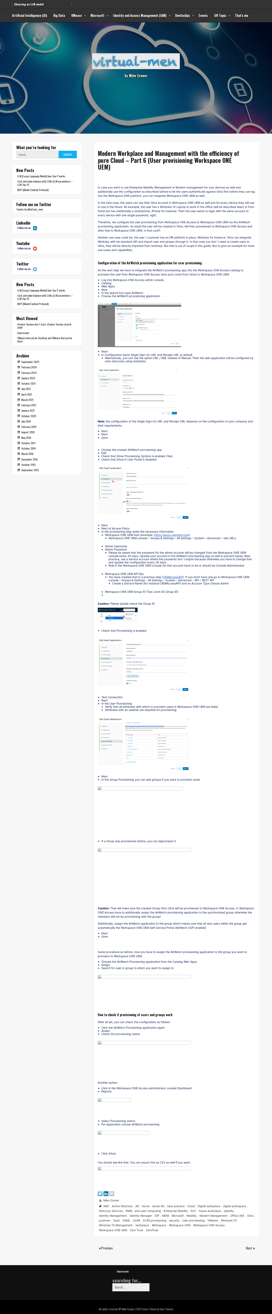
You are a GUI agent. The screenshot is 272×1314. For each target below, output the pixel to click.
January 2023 (28, 378)
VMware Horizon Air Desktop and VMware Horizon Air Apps (44, 339)
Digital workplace (209, 1206)
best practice (176, 1206)
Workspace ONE (179, 1225)
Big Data (59, 15)
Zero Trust (136, 1230)
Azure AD (158, 1206)
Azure (146, 1206)
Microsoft (97, 15)
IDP (157, 1215)
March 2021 (27, 400)
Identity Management (113, 1215)
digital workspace (234, 1206)
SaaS (116, 1220)
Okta (250, 1215)
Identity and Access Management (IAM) (139, 15)
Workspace (159, 1225)
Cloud (191, 1206)
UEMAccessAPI (173, 577)
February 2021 (28, 405)
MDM (165, 1215)
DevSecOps (182, 15)
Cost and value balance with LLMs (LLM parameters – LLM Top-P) (45, 182)
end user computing (148, 1211)
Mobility (192, 1215)
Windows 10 (229, 1220)
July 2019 (26, 421)
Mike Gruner (111, 1200)
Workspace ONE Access (209, 1225)
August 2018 (27, 432)
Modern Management (213, 1215)
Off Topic (220, 15)
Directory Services (111, 1211)
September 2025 (30, 362)
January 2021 (28, 410)
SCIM (136, 1220)
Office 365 (237, 1215)
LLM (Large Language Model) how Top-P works (41, 176)
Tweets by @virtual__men (29, 209)
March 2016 (27, 454)
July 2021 (26, 389)
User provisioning (193, 1220)
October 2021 (28, 383)
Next (249, 1248)
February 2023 (29, 373)
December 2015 (29, 459)
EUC (193, 1211)
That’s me (241, 15)
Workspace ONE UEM (113, 1230)
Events (203, 15)
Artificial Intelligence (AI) (29, 15)
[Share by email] (111, 1193)
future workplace (210, 1211)
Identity (229, 1211)
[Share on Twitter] (100, 1193)
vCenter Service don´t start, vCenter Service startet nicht (44, 325)
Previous (107, 1248)
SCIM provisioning (154, 1220)
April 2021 (26, 394)
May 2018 (26, 437)
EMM (129, 1211)
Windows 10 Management (116, 1225)
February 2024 (29, 367)
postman (104, 1220)
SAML (126, 1220)
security (174, 1220)
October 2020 (28, 416)
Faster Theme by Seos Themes (157, 1309)
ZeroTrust (152, 1230)
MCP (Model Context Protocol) (33, 190)
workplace (142, 1225)
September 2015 (30, 470)
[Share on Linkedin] (106, 1193)
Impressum (23, 333)
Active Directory (122, 1206)
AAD (106, 1206)
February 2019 (28, 427)
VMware (76, 15)
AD (137, 1206)
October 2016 (28, 448)
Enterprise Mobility (176, 1211)
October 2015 (28, 464)
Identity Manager (141, 1215)
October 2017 (28, 443)
